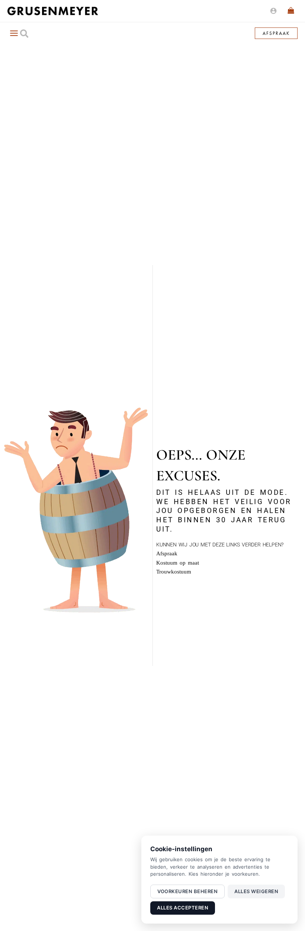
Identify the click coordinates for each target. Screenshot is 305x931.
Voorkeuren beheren (187, 891)
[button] (24, 35)
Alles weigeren (256, 891)
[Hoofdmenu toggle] (13, 33)
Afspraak (166, 553)
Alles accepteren (182, 908)
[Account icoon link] (273, 10)
